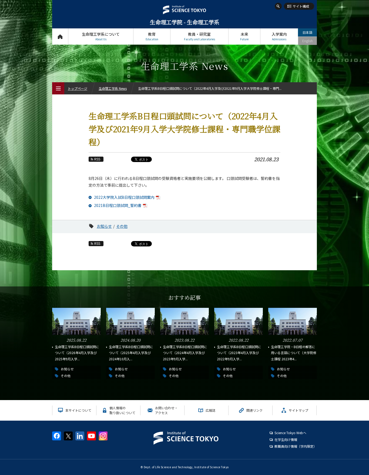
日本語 (307, 32)
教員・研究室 (199, 36)
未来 (244, 36)
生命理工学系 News (113, 88)
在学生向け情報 (285, 439)
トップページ (60, 36)
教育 (152, 36)
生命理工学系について (101, 36)
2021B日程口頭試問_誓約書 (118, 205)
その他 (122, 226)
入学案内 (279, 36)
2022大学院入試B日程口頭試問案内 (124, 197)
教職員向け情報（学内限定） (295, 446)
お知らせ (104, 226)
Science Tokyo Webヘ (290, 432)
